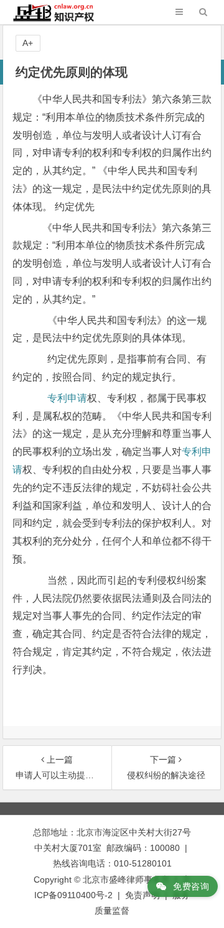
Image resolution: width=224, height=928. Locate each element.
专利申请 (67, 398)
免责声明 (142, 895)
